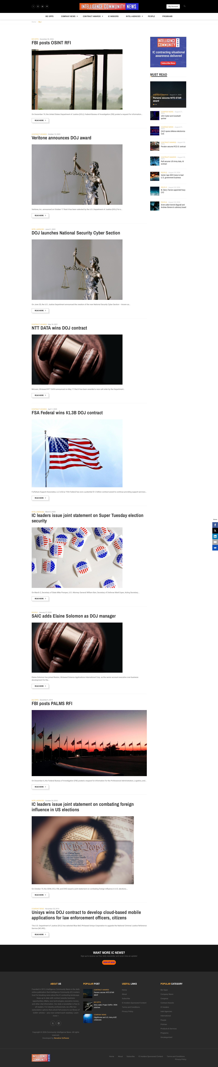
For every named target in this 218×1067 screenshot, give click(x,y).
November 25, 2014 (52, 909)
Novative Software (61, 1038)
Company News (68, 16)
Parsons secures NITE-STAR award (167, 99)
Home (34, 22)
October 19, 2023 (54, 134)
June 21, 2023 (50, 229)
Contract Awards (92, 16)
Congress (164, 998)
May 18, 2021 (53, 324)
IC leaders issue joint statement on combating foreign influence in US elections (83, 807)
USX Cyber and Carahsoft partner (171, 117)
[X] (215, 531)
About (124, 994)
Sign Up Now (109, 962)
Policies (164, 1024)
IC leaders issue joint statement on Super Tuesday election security (88, 518)
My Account (173, 6)
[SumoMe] (215, 547)
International (166, 1015)
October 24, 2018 (51, 800)
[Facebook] (215, 525)
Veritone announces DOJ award (61, 138)
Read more (39, 120)
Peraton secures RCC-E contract (173, 146)
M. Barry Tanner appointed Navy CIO (173, 191)
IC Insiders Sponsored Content (134, 1003)
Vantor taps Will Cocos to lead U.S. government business (172, 176)
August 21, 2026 (176, 95)
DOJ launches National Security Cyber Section (76, 233)
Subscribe (126, 998)
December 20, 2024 (47, 39)
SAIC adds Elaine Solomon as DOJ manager (74, 616)
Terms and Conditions (131, 1007)
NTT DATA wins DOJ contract (59, 328)
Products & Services (169, 1028)
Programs (167, 16)
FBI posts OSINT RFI (51, 42)
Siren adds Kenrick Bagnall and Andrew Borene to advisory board (173, 206)
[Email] (215, 542)
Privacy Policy (127, 1011)
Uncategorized (166, 1037)
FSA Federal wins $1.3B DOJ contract (67, 412)
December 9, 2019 (46, 700)
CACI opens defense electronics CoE (173, 132)
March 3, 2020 (50, 512)
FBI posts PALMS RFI (52, 703)
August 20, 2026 (174, 172)
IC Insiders (113, 16)
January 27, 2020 (45, 612)
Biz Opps (50, 16)
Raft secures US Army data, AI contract (172, 162)
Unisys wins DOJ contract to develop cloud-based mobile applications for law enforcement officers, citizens (86, 915)
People (151, 16)
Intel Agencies (133, 16)
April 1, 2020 (52, 409)
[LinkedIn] (215, 536)
